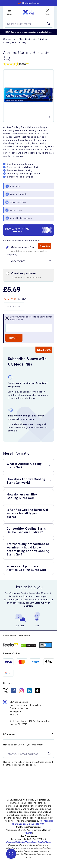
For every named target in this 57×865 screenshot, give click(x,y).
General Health (10, 39)
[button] (28, 255)
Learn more (17, 231)
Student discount (31, 3)
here (49, 32)
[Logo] (28, 12)
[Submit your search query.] (49, 24)
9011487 (28, 832)
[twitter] (5, 691)
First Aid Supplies (28, 39)
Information (9, 734)
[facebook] (13, 691)
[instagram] (21, 691)
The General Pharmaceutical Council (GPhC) (32, 822)
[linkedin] (29, 691)
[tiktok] (37, 691)
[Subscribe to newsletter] (50, 754)
